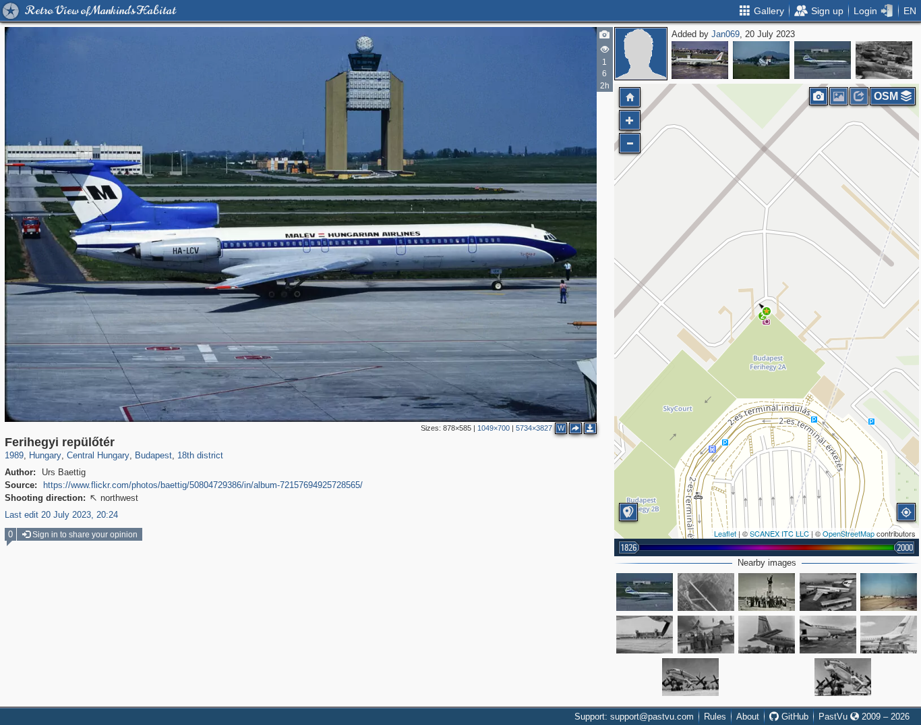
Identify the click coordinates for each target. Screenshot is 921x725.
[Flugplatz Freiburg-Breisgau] (761, 60)
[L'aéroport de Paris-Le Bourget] (700, 60)
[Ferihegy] (888, 592)
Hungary (45, 455)
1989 (14, 455)
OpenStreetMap (848, 533)
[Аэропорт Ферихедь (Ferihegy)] (888, 634)
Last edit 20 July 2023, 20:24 (61, 515)
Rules (715, 716)
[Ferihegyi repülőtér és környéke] (706, 592)
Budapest (153, 455)
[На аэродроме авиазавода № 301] (884, 60)
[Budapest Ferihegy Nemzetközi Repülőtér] (828, 592)
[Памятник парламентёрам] (766, 592)
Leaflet (725, 533)
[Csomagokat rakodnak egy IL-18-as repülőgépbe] (706, 634)
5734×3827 (534, 428)
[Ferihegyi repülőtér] (822, 60)
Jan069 (725, 34)
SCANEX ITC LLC (779, 533)
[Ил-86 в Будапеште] (828, 634)
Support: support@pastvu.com (634, 716)
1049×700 (493, 428)
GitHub (793, 716)
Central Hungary (98, 455)
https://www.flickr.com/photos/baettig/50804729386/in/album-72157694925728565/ (203, 485)
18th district (200, 455)
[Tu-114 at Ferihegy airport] (690, 677)
